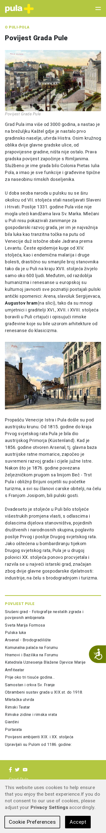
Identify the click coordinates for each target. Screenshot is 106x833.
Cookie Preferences (32, 822)
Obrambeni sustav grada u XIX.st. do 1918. (44, 692)
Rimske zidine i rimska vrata (31, 714)
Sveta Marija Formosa (25, 625)
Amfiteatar (14, 670)
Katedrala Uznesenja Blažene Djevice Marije (45, 662)
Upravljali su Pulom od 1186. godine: (38, 744)
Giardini (12, 722)
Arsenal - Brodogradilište (28, 640)
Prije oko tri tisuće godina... (30, 677)
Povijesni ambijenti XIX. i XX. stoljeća (39, 737)
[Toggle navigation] (96, 8)
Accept (78, 822)
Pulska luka (15, 632)
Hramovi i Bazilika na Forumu (31, 655)
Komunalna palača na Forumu (31, 647)
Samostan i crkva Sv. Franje (30, 685)
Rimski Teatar (17, 707)
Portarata (13, 729)
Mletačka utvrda (19, 699)
